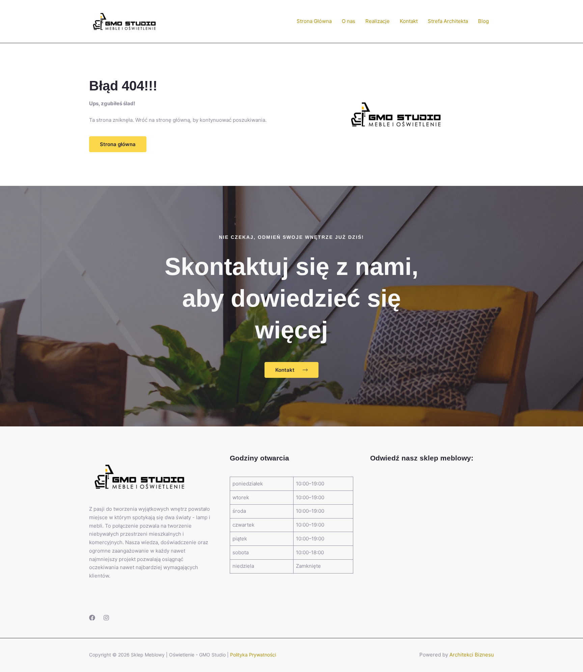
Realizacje (377, 21)
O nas (348, 21)
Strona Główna (314, 21)
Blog (483, 21)
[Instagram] (106, 618)
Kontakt (409, 21)
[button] (117, 144)
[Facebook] (92, 618)
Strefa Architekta (448, 21)
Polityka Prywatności (253, 654)
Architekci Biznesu (471, 654)
